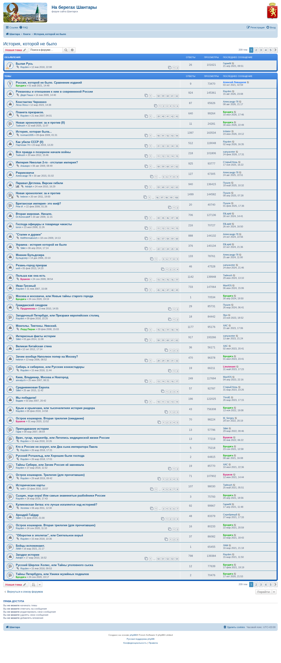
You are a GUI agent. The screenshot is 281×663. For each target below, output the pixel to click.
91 (163, 135)
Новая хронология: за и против (38, 193)
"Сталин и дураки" (29, 234)
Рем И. (19, 206)
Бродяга (21, 85)
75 (168, 279)
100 (176, 197)
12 (163, 156)
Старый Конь (230, 162)
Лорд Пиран (27, 329)
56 (158, 238)
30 (168, 360)
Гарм (18, 431)
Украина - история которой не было (41, 244)
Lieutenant (229, 366)
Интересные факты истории (36, 336)
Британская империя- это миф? (38, 203)
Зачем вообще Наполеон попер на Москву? (47, 356)
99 (171, 197)
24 (168, 249)
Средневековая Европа (32, 387)
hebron (24, 196)
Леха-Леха (22, 105)
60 (168, 96)
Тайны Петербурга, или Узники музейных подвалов (52, 574)
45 (163, 218)
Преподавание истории (32, 428)
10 (158, 401)
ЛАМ (18, 548)
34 (172, 146)
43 (177, 116)
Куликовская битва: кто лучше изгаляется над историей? (56, 504)
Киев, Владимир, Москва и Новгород (42, 377)
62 (177, 96)
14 (172, 156)
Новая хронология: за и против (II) (40, 122)
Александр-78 (230, 101)
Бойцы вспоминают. (30, 545)
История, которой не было (30, 43)
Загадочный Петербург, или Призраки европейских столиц (57, 315)
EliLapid (227, 213)
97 (162, 197)
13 (168, 156)
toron (18, 227)
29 (163, 360)
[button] (275, 50)
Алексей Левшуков (234, 82)
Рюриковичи (25, 172)
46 (168, 218)
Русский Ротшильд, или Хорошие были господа (50, 455)
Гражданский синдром (31, 305)
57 (163, 238)
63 (177, 187)
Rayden (24, 67)
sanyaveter (229, 151)
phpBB (133, 635)
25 (172, 249)
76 (172, 279)
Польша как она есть (30, 275)
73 (158, 279)
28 (158, 360)
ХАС (225, 325)
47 (172, 218)
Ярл (225, 315)
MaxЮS (227, 285)
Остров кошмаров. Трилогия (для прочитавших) (50, 475)
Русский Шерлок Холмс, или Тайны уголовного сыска (54, 565)
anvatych (21, 380)
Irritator (227, 131)
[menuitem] (23, 27)
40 (163, 116)
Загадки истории (27, 554)
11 (158, 156)
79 (177, 330)
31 (158, 146)
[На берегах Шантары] (23, 11)
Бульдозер (22, 258)
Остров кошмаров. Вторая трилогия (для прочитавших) (55, 525)
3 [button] (261, 50)
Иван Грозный (26, 285)
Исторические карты (30, 485)
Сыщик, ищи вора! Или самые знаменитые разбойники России (60, 495)
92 (168, 135)
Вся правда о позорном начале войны (43, 152)
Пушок (227, 182)
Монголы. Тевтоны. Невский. (36, 325)
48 (177, 218)
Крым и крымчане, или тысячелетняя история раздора (55, 408)
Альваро (25, 165)
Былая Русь (24, 63)
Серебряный (230, 514)
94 (177, 135)
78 (172, 330)
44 (158, 218)
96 (157, 197)
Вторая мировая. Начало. (34, 214)
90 (158, 135)
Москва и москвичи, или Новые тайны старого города (54, 296)
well (18, 268)
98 (167, 197)
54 (177, 558)
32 (163, 146)
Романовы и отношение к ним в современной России (54, 91)
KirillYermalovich (29, 238)
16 (172, 381)
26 (177, 249)
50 (158, 558)
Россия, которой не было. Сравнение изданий (49, 82)
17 (177, 381)
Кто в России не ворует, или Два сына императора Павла (56, 446)
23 (163, 249)
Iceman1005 (27, 135)
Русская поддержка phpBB (141, 639)
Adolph (28, 186)
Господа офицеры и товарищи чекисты (44, 224)
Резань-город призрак (31, 265)
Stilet (22, 248)
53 (172, 558)
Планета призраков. (30, 112)
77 (177, 279)
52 (168, 558)
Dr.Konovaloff (23, 217)
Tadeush (20, 125)
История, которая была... (34, 131)
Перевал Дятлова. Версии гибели (39, 183)
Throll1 (226, 397)
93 (172, 135)
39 (158, 116)
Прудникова (27, 308)
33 (168, 146)
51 (163, 558)
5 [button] (270, 50)
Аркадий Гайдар (27, 515)
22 (158, 249)
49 (177, 290)
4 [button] (266, 50)
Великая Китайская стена (34, 346)
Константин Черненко (31, 102)
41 (168, 116)
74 (163, 279)
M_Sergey (228, 418)
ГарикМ (227, 63)
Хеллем (24, 508)
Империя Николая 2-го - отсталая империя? (47, 162)
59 (163, 96)
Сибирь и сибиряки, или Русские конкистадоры (50, 367)
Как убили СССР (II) (29, 142)
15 (177, 156)
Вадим (19, 400)
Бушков (25, 279)
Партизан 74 (23, 145)
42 (172, 116)
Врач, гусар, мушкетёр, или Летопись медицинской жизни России (63, 437)
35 (177, 146)
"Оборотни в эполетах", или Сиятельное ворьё (49, 535)
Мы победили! (26, 397)
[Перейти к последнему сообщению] (233, 63)
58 (158, 96)
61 (172, 96)
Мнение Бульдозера (30, 255)
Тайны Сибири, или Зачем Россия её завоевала (50, 464)
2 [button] (256, 50)
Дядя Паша (26, 95)
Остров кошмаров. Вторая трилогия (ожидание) (50, 418)
